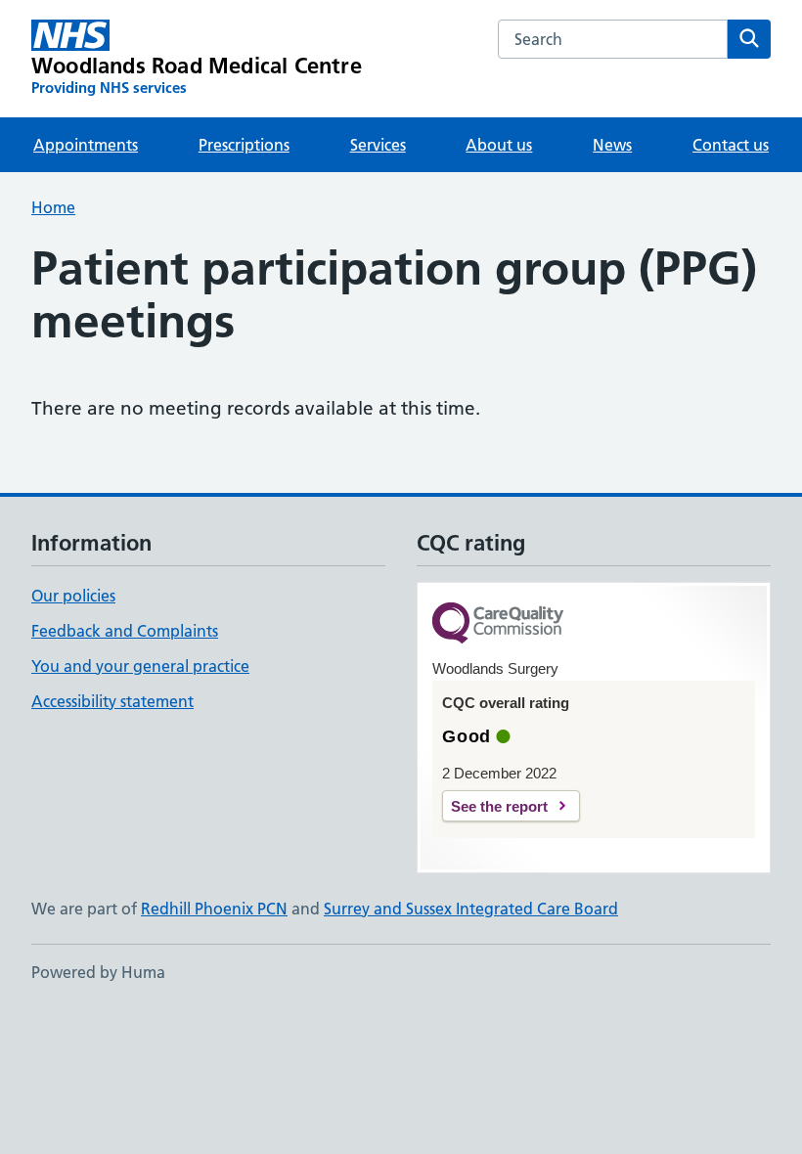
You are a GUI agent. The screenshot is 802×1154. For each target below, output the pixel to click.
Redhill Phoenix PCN (214, 908)
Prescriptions (244, 145)
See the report (499, 806)
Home (53, 207)
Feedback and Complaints (124, 631)
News (612, 145)
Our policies (73, 595)
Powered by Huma (98, 972)
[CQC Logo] (497, 624)
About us (499, 145)
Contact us (730, 145)
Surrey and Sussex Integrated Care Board (471, 908)
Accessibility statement (112, 701)
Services (378, 145)
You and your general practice (140, 666)
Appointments (85, 145)
